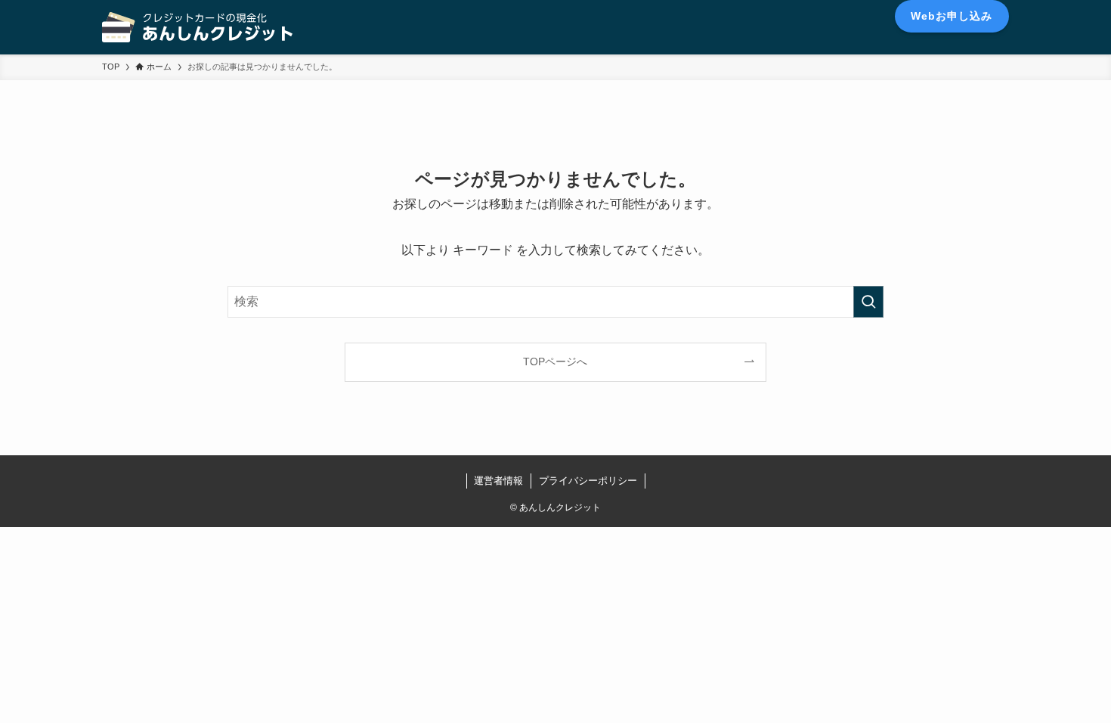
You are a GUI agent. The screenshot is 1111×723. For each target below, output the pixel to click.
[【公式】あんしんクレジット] (197, 27)
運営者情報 (498, 480)
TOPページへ (555, 361)
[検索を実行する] (868, 302)
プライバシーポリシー (588, 480)
